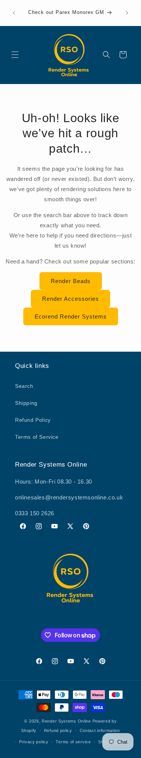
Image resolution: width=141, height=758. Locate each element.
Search (24, 386)
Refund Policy (33, 420)
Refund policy (58, 730)
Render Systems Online (66, 721)
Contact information (100, 730)
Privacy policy (34, 742)
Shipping (26, 403)
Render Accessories (70, 299)
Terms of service (73, 742)
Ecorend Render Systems (71, 316)
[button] (15, 54)
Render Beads (71, 281)
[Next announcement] (127, 13)
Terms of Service (37, 437)
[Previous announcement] (14, 13)
